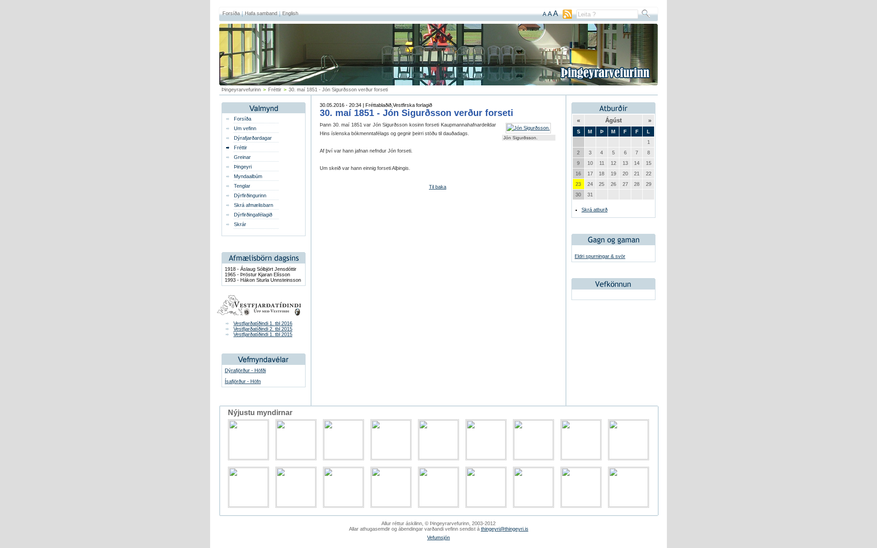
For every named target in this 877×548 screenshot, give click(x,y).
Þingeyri (243, 166)
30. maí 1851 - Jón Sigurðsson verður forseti (416, 113)
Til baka (437, 187)
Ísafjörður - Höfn (243, 381)
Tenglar (242, 186)
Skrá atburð (594, 209)
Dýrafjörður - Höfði (245, 370)
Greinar (242, 157)
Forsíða (231, 13)
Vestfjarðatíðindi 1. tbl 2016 (262, 323)
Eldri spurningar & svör (600, 256)
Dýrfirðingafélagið (253, 214)
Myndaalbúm (248, 176)
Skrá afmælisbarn (253, 205)
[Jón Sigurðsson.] (528, 128)
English (290, 13)
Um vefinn (245, 128)
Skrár (240, 224)
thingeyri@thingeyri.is (504, 529)
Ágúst (613, 120)
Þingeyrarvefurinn (241, 89)
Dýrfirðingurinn (250, 195)
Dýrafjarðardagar (253, 138)
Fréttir (274, 89)
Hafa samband (261, 13)
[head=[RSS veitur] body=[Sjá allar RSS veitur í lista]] (567, 17)
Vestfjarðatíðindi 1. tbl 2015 (262, 334)
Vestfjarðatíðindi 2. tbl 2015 (262, 329)
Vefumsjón (438, 537)
